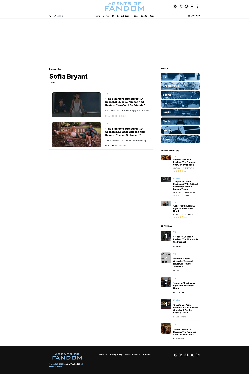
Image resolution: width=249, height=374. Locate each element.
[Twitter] (181, 6)
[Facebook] (175, 6)
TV (106, 94)
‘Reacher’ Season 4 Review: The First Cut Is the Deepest (185, 239)
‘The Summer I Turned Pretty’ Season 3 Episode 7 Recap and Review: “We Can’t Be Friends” (125, 102)
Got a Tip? (195, 16)
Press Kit (147, 354)
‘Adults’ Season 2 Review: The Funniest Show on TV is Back (184, 162)
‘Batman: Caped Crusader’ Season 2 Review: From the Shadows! (183, 262)
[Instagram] (186, 6)
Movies (176, 178)
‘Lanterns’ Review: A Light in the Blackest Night (184, 208)
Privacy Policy (116, 354)
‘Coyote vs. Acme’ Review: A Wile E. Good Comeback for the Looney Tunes (185, 185)
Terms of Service (132, 354)
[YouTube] (192, 6)
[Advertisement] (124, 43)
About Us (103, 354)
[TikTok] (198, 6)
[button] (50, 16)
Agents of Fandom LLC (71, 364)
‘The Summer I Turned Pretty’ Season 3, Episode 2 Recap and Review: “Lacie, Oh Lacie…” (125, 132)
